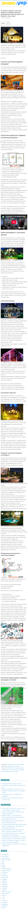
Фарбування (5, 904)
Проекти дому (5, 893)
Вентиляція (5, 856)
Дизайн (4, 867)
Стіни (3, 899)
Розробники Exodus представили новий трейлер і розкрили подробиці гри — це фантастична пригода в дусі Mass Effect (14, 826)
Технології (4, 900)
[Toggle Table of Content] (7, 23)
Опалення (4, 888)
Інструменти (5, 872)
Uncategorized (5, 854)
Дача (3, 863)
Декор (3, 865)
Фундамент (5, 906)
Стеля (3, 897)
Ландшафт (4, 883)
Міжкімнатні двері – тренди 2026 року (11, 815)
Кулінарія (4, 879)
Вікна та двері (5, 858)
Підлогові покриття (7, 891)
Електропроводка (6, 17)
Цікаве (3, 907)
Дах (3, 861)
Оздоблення (5, 886)
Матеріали (4, 884)
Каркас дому (5, 877)
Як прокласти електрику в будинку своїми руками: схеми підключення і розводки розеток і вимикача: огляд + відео (12, 769)
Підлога (4, 890)
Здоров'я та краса (6, 870)
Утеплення (4, 902)
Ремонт (4, 895)
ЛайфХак (4, 881)
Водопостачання (6, 859)
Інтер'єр (4, 874)
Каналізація (5, 875)
